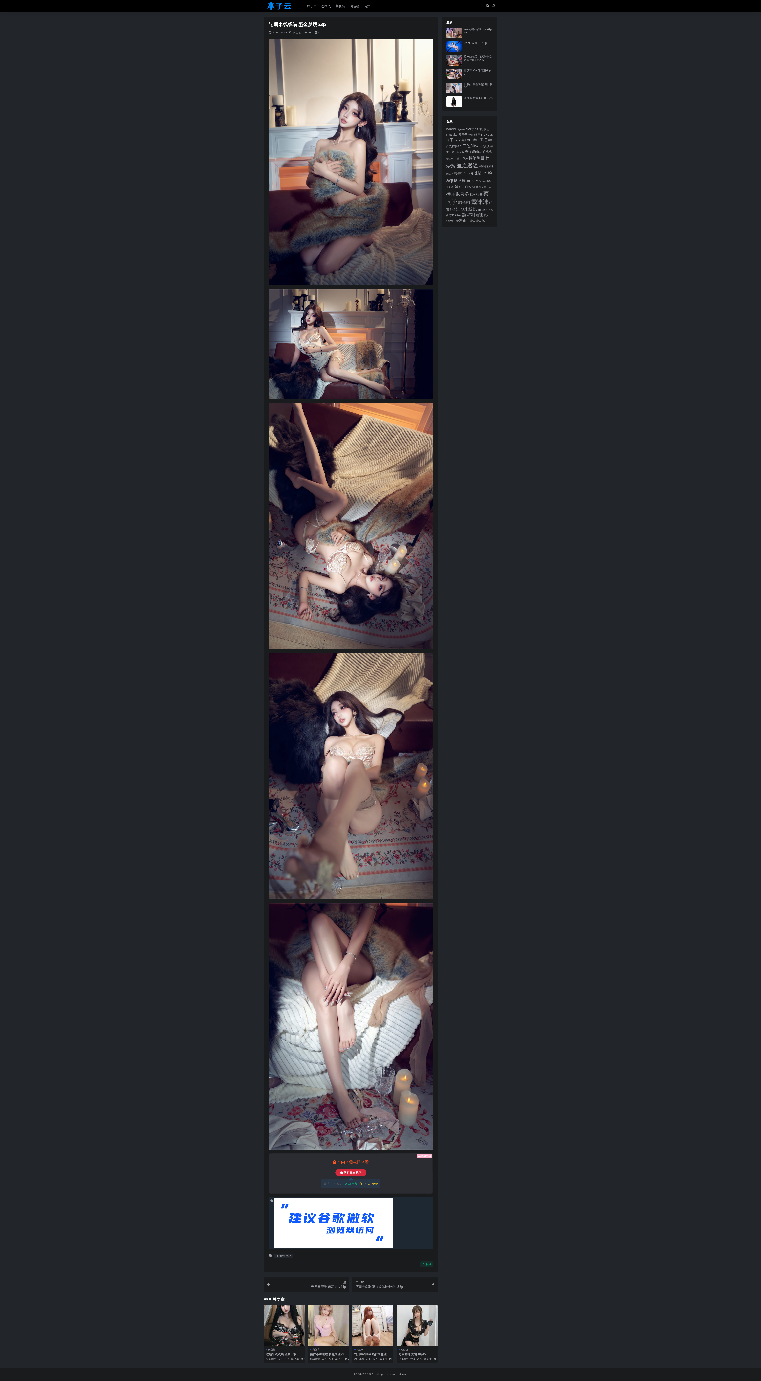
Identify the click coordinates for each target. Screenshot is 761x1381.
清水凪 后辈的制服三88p (478, 99)
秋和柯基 (476, 194)
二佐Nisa (470, 145)
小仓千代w (461, 158)
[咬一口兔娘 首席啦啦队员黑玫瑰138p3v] (454, 60)
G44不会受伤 (482, 129)
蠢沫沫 (480, 202)
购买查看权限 (352, 1172)
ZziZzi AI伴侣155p (475, 43)
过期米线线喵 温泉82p (281, 1354)
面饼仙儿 (461, 220)
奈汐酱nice (473, 151)
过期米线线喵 (283, 1256)
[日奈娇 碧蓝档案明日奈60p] (454, 88)
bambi (451, 129)
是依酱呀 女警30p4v (412, 1354)
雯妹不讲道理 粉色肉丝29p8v (328, 1356)
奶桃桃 (487, 151)
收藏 (428, 1264)
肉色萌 (354, 6)
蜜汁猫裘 (464, 202)
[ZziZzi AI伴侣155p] (454, 46)
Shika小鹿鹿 (460, 140)
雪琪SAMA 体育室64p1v (478, 72)
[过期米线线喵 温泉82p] (284, 1325)
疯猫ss (459, 186)
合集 (367, 6)
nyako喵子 (474, 134)
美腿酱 (340, 6)
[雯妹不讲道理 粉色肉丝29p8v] (328, 1325)
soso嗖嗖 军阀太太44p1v (478, 30)
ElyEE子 (470, 129)
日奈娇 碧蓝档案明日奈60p (478, 85)
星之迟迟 (467, 165)
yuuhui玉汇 (477, 139)
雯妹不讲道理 (472, 214)
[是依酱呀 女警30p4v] (417, 1325)
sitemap (402, 1374)
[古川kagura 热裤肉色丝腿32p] (372, 1325)
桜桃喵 (475, 173)
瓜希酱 (449, 187)
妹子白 (311, 6)
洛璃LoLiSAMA (470, 180)
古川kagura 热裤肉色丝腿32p (372, 1356)
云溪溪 (485, 146)
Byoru (461, 129)
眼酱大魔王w (483, 187)
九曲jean (455, 146)
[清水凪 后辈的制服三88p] (454, 101)
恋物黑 (326, 6)
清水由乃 (486, 181)
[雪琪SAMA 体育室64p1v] (454, 74)
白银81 (470, 187)
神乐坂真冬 (457, 193)
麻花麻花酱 (477, 221)
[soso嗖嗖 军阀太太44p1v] (454, 33)
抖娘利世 (477, 158)
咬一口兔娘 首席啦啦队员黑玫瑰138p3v (478, 58)
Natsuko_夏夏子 (456, 134)
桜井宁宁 (461, 173)
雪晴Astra (455, 215)
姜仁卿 (449, 158)
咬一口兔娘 (458, 151)
